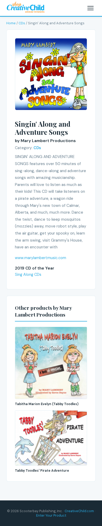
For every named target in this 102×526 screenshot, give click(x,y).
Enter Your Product (51, 515)
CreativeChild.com (79, 511)
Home (11, 23)
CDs (22, 23)
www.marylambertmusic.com (40, 257)
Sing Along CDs (28, 274)
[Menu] (90, 8)
